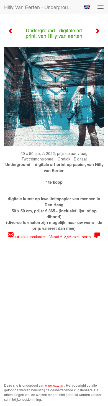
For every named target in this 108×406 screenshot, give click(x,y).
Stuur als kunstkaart (50, 236)
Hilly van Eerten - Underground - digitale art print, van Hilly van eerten (41, 6)
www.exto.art (54, 385)
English (87, 7)
